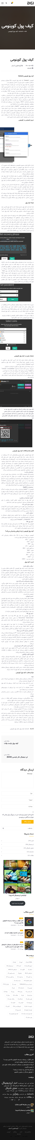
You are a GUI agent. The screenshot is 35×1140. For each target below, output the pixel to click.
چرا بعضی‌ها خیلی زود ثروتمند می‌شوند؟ (23, 1070)
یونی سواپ (29, 1017)
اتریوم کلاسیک (28, 966)
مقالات (32, 855)
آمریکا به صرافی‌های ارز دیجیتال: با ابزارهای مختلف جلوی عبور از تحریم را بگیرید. (12, 946)
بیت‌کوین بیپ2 (10, 977)
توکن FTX (6, 984)
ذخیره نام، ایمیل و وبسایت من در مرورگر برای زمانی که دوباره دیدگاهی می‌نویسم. (18, 816)
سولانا (6, 991)
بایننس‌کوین (11, 973)
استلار (30, 969)
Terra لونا (29, 962)
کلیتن (8, 1006)
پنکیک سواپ (11, 999)
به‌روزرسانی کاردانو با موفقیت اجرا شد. (13, 933)
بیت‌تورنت (20, 977)
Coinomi (26, 80)
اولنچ (20, 973)
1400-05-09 (29, 66)
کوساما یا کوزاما (28, 1010)
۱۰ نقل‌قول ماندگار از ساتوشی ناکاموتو (24, 1072)
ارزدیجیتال (31, 844)
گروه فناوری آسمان (16, 66)
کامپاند (13, 1003)
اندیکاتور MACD (12, 969)
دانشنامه (21, 31)
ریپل (12, 991)
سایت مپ (25, 1136)
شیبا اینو (29, 995)
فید (11, 1136)
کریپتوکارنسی (17, 1006)
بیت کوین (29, 977)
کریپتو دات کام (28, 1006)
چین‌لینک (29, 1003)
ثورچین (30, 988)
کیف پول (22, 729)
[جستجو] (6, 3)
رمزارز (20, 991)
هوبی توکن (29, 999)
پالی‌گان (20, 999)
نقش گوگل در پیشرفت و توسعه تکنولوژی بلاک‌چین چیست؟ (18, 1060)
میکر (8, 995)
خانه (25, 31)
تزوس (14, 984)
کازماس (21, 1003)
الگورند (22, 969)
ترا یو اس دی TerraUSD (26, 984)
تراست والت (17, 980)
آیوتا (14, 962)
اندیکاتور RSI (28, 973)
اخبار (32, 841)
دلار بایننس (29, 991)
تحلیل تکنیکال (30, 848)
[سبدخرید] (11, 3)
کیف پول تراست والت (11, 743)
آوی (20, 962)
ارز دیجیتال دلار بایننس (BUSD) (17, 757)
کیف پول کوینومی (14, 729)
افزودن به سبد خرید (17, 903)
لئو (22, 995)
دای (13, 988)
